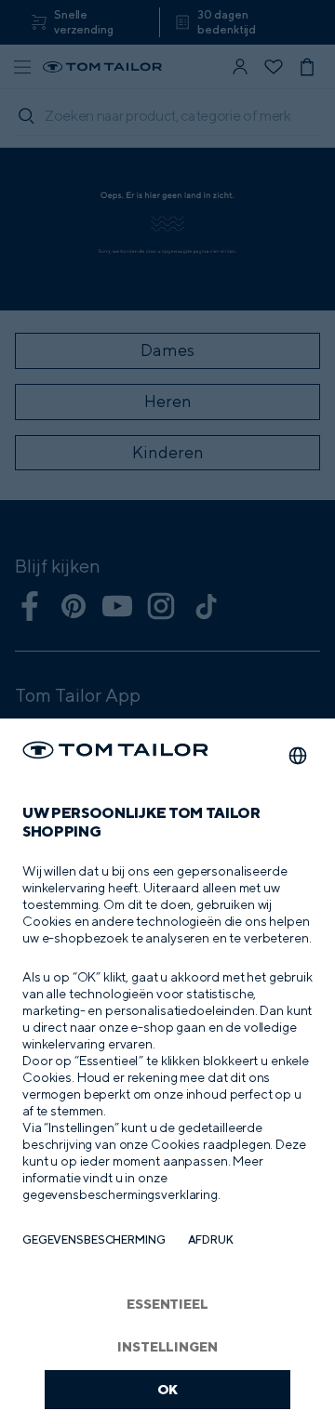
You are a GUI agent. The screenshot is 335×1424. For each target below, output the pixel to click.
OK (168, 1389)
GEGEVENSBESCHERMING (94, 1239)
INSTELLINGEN (167, 1346)
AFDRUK (211, 1239)
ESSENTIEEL (167, 1304)
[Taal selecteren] (298, 756)
